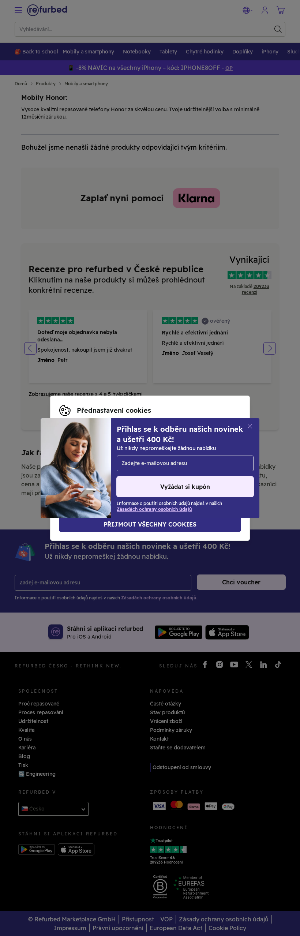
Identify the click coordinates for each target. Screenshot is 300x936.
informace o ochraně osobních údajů (106, 464)
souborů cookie (104, 456)
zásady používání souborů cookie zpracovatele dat (123, 472)
